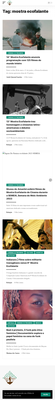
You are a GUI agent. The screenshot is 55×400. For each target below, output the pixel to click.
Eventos (39, 252)
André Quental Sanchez (14, 77)
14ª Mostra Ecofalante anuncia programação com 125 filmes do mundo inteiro (23, 60)
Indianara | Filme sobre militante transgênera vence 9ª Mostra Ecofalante (23, 262)
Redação (9, 145)
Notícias (11, 255)
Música (38, 323)
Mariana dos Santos (13, 353)
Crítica (11, 323)
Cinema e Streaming (16, 53)
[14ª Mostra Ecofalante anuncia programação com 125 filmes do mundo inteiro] (27, 35)
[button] (46, 395)
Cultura (29, 252)
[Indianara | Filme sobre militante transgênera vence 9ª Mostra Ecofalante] (27, 234)
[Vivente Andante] (9, 2)
